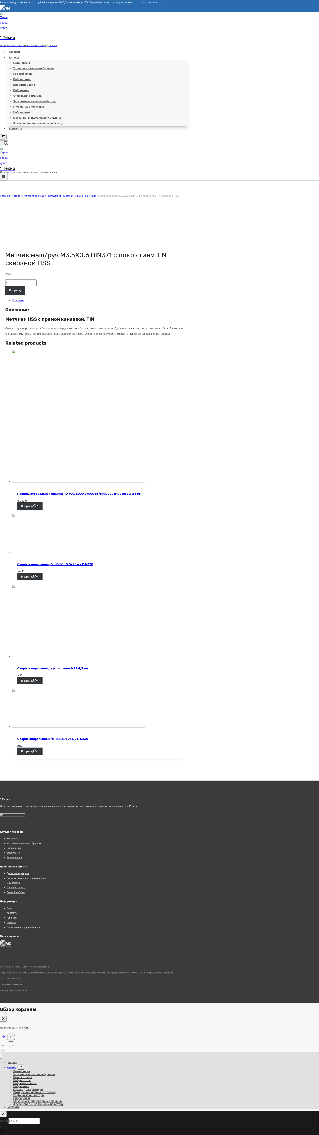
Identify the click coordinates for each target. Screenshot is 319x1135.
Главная (14, 51)
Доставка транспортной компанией (26, 878)
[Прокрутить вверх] (3, 1037)
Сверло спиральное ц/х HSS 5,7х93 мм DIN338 (52, 739)
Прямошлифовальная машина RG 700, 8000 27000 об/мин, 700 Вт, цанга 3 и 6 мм (79, 494)
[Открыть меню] (3, 176)
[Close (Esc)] (1, 1045)
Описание (18, 300)
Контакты (15, 128)
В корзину (15, 290)
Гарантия (12, 917)
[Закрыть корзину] (3, 1019)
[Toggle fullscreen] (8, 1045)
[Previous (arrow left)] (1, 1050)
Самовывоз (13, 882)
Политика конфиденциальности (25, 927)
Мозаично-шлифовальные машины (37, 117)
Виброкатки (21, 90)
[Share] (4, 1045)
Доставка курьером (18, 873)
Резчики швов (22, 73)
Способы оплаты (16, 887)
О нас (10, 908)
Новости (11, 922)
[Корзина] (3, 136)
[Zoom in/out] (11, 1045)
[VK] (7, 9)
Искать (4, 1120)
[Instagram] (2, 9)
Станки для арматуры (27, 95)
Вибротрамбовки (24, 84)
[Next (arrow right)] (4, 1050)
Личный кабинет (16, 892)
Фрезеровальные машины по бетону (38, 123)
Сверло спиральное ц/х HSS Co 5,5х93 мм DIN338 (55, 564)
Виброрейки (21, 112)
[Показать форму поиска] (4, 143)
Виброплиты (22, 79)
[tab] (98, 300)
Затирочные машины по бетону (34, 101)
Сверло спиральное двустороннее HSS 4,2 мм (52, 668)
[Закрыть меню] (1, 1056)
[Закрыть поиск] (3, 1114)
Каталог (12, 1067)
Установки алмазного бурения (33, 68)
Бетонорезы (21, 63)
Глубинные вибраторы (28, 106)
